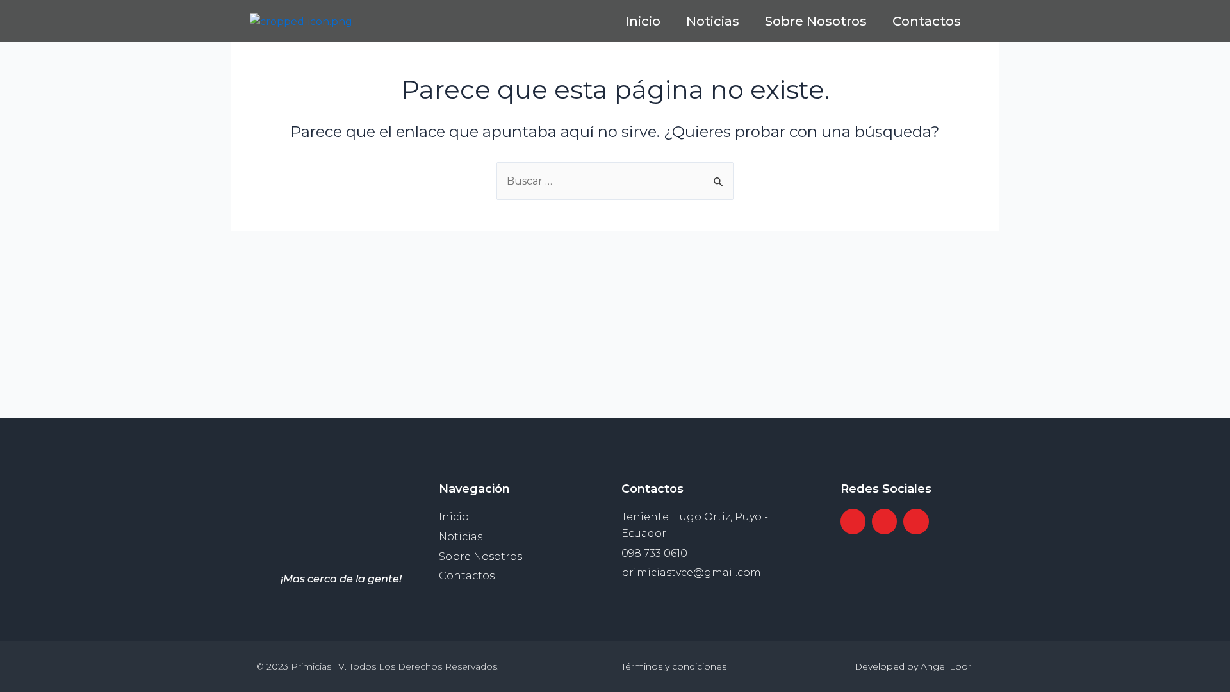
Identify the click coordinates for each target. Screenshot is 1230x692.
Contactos (926, 21)
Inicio (642, 21)
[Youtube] (915, 375)
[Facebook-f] (852, 375)
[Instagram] (884, 375)
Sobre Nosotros (816, 21)
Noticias (712, 21)
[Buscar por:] (615, 181)
